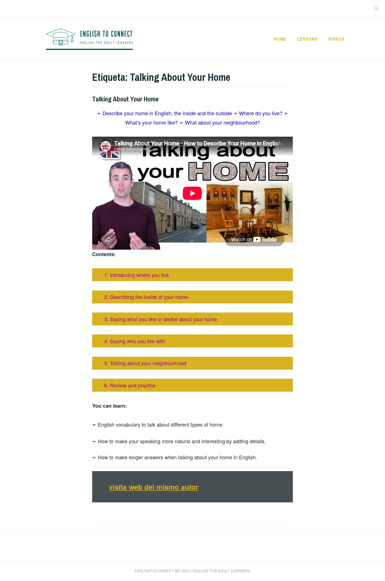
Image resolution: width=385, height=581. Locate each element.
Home (280, 39)
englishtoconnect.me (157, 570)
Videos (336, 39)
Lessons (307, 39)
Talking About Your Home (125, 98)
